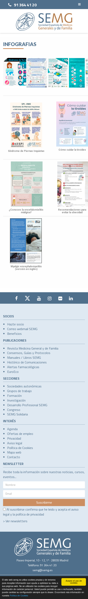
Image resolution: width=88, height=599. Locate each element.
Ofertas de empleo (20, 433)
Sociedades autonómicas (24, 386)
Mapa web (14, 452)
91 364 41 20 (25, 5)
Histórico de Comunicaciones (27, 362)
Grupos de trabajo (19, 390)
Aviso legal (14, 443)
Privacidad (14, 438)
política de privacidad (30, 514)
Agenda (12, 428)
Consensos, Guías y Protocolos (28, 352)
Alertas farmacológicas (23, 366)
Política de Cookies (19, 595)
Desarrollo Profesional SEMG (27, 405)
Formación (14, 395)
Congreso (13, 409)
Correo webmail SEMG (22, 328)
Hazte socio (15, 324)
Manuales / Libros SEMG (24, 357)
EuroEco (13, 371)
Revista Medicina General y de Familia (32, 348)
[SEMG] (44, 22)
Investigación (16, 400)
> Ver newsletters (15, 521)
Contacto (13, 457)
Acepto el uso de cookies (74, 581)
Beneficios (14, 333)
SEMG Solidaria (17, 414)
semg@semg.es (43, 570)
